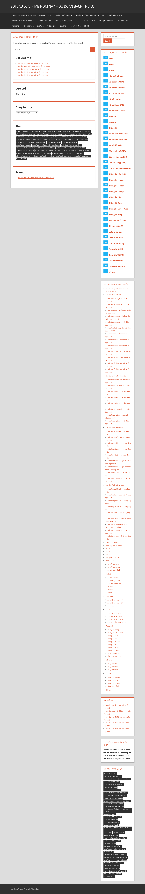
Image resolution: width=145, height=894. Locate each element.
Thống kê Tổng (115, 214)
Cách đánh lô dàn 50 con (59, 134)
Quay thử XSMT (116, 260)
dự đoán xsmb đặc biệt (23, 145)
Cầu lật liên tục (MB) (118, 157)
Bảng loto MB (113, 670)
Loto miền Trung (116, 243)
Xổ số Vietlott (113, 577)
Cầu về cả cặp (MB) (117, 162)
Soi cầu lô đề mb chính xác (86, 15)
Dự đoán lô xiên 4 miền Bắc (37, 142)
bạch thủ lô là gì (68, 131)
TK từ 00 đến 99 (116, 226)
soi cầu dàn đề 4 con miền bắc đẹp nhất (33, 75)
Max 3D (112, 116)
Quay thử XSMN (116, 255)
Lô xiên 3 (58, 148)
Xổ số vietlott (115, 99)
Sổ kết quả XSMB (116, 82)
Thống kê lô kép (116, 191)
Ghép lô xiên (65, 145)
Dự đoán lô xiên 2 (21, 142)
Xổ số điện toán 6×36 (116, 600)
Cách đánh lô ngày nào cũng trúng (80, 134)
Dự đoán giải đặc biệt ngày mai (47, 140)
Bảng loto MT (112, 664)
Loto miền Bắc (115, 232)
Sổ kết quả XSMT (116, 93)
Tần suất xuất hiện (117, 220)
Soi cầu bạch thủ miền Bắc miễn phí (79, 151)
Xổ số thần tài (115, 145)
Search (107, 41)
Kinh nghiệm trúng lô (63, 21)
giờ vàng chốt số (75, 145)
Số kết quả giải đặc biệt (23, 156)
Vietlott (15, 26)
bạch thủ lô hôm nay (55, 131)
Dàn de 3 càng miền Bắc (66, 137)
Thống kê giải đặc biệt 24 (40, 156)
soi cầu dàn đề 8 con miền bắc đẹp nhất (33, 63)
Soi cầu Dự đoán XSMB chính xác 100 (27, 153)
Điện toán (28, 26)
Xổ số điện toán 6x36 (118, 133)
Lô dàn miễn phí (50, 148)
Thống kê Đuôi (115, 203)
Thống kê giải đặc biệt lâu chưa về (60, 156)
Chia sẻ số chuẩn (44, 21)
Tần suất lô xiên (21, 159)
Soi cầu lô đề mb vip (62, 15)
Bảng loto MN (113, 667)
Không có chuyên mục (23, 148)
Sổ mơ (86, 26)
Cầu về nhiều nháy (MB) (119, 168)
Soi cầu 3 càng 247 (79, 148)
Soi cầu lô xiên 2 (46, 153)
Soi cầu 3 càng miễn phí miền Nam (45, 151)
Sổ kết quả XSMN (117, 87)
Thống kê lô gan (116, 180)
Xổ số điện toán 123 (118, 139)
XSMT (94, 21)
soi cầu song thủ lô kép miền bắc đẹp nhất (34, 66)
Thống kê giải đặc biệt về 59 (81, 156)
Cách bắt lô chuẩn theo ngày (25, 134)
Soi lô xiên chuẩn (77, 153)
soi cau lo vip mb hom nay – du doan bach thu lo (52, 6)
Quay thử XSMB (116, 249)
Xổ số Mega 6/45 (116, 105)
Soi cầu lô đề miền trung (22, 21)
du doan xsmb (20, 137)
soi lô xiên (68, 153)
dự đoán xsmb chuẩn (54, 142)
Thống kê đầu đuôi (117, 174)
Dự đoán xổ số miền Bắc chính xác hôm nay (46, 145)
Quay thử (75, 26)
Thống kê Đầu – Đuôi (118, 209)
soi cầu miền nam (57, 153)
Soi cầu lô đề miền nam (111, 15)
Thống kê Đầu (115, 197)
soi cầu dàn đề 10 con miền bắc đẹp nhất (33, 69)
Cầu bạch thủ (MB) (117, 151)
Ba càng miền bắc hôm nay (38, 131)
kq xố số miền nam (38, 148)
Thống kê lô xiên (116, 185)
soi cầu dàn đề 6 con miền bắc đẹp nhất (33, 72)
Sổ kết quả (121, 21)
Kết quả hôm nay (106, 21)
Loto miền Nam (116, 237)
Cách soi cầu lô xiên (43, 134)
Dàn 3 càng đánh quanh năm (48, 137)
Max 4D (112, 122)
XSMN (86, 21)
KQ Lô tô (63, 26)
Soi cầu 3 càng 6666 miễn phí (25, 151)
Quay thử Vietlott (117, 266)
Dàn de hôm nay (81, 137)
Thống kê (51, 26)
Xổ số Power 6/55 (117, 110)
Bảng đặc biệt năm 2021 (82, 131)
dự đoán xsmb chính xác (70, 142)
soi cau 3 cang (67, 148)
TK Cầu (39, 26)
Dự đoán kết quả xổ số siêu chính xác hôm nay (73, 140)
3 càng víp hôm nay (22, 131)
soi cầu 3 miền (62, 151)
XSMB (78, 21)
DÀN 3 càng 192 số (32, 137)
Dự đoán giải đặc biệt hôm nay (26, 140)
